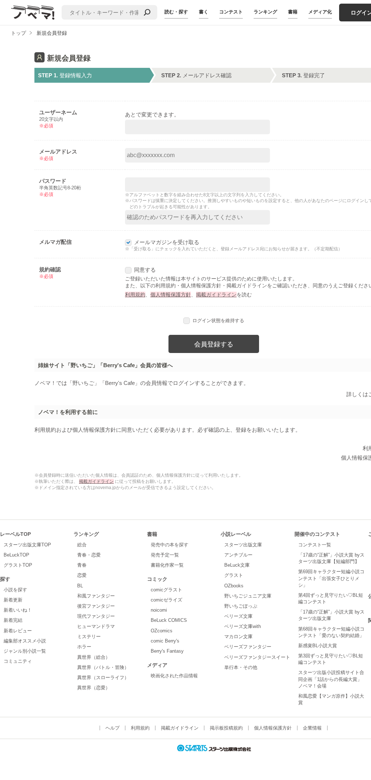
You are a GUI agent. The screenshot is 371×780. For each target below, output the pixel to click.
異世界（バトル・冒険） (103, 667)
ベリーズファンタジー (247, 646)
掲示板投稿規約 (226, 728)
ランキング (265, 12)
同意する (145, 270)
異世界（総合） (93, 657)
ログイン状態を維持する (218, 320)
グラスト (233, 575)
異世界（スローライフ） (103, 677)
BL (80, 585)
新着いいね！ (18, 610)
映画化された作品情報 (174, 675)
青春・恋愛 (89, 555)
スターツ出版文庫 (243, 544)
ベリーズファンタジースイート (257, 657)
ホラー (84, 646)
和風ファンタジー (96, 596)
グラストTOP (18, 565)
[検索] (147, 12)
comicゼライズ (166, 600)
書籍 (292, 12)
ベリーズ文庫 (238, 616)
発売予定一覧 (165, 555)
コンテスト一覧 (314, 544)
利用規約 (135, 294)
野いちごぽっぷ (240, 606)
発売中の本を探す (169, 544)
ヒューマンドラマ (96, 626)
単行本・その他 (240, 667)
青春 (82, 565)
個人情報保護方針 (170, 294)
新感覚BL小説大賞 (317, 645)
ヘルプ (112, 728)
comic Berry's (165, 641)
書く (203, 12)
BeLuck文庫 (237, 565)
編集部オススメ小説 (25, 641)
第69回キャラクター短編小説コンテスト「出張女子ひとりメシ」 (331, 578)
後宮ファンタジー (96, 606)
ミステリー (89, 636)
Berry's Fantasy (167, 651)
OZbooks (233, 585)
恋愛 (82, 575)
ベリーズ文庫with (242, 626)
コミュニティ (18, 661)
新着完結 (13, 620)
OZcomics (161, 630)
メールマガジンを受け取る (166, 242)
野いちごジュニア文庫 (247, 596)
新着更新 (13, 600)
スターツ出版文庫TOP (27, 544)
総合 (82, 544)
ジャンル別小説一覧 (25, 651)
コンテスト (231, 12)
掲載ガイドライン (216, 294)
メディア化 (320, 12)
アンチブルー (238, 555)
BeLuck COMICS (169, 620)
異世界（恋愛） (93, 687)
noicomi (159, 610)
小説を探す (15, 589)
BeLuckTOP (16, 555)
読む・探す (176, 12)
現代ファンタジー (96, 616)
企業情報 (312, 728)
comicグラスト (166, 589)
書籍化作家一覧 (167, 565)
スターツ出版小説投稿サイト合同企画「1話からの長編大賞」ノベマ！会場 (331, 679)
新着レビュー (18, 630)
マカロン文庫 (238, 636)
